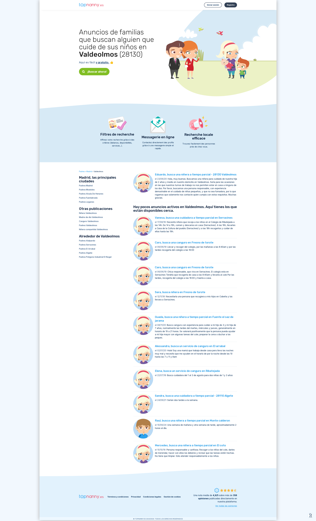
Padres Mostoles (87, 189)
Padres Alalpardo (87, 240)
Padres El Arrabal (87, 249)
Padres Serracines (87, 244)
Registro (231, 5)
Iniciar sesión (213, 5)
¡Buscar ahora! (97, 71)
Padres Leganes (86, 202)
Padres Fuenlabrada (88, 198)
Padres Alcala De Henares (91, 193)
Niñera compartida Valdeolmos (93, 229)
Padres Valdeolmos (88, 225)
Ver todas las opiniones (226, 506)
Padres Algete (85, 253)
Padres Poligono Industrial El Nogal (95, 257)
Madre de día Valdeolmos (91, 217)
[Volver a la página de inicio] (91, 5)
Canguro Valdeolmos (89, 221)
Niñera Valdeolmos (88, 213)
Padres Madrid (86, 185)
